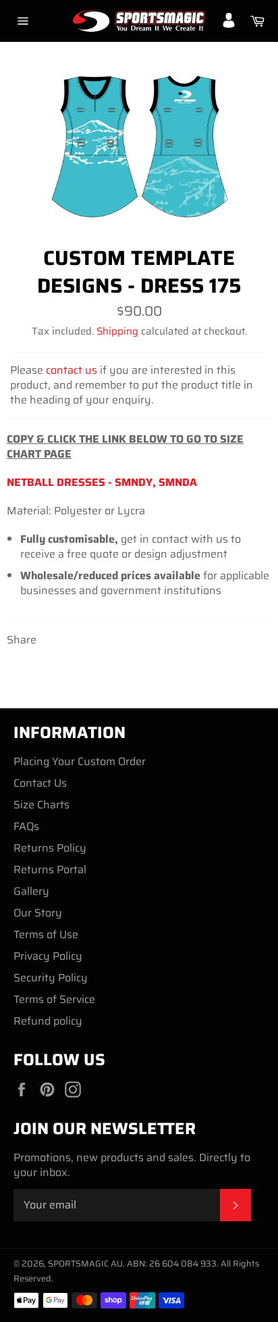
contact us (71, 370)
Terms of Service (54, 999)
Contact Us (40, 783)
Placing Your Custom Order (79, 761)
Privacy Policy (47, 956)
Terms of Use (45, 934)
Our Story (37, 912)
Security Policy (50, 977)
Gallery (31, 891)
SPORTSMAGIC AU (85, 1263)
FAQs (26, 826)
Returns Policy (49, 847)
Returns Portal (49, 869)
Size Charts (41, 804)
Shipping (117, 331)
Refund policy (47, 1020)
